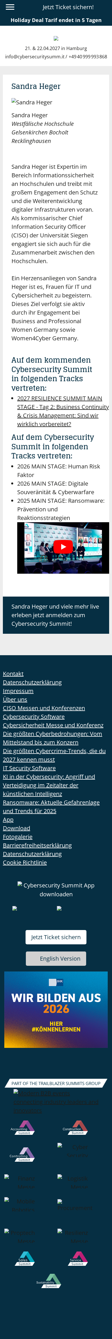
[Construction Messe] (82, 1132)
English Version (60, 958)
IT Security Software (29, 768)
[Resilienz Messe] (82, 1240)
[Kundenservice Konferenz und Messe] (82, 1262)
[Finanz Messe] (29, 1185)
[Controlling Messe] (29, 1158)
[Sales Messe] (29, 1262)
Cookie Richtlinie (25, 862)
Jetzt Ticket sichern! (68, 7)
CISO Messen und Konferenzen (44, 708)
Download (16, 828)
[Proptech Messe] (29, 1240)
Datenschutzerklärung (32, 682)
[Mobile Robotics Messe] (29, 1213)
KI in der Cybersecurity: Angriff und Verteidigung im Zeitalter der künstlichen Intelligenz (49, 785)
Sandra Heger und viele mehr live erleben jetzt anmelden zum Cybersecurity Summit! (55, 615)
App (8, 819)
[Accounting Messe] (29, 1132)
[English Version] (104, 7)
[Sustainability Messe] (56, 1285)
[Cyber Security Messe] (82, 1158)
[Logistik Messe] (82, 1185)
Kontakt (13, 674)
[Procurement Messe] (82, 1213)
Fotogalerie (17, 837)
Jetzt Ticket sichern (56, 937)
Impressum (18, 691)
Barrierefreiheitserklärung (37, 845)
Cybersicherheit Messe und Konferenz (53, 725)
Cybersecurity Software (34, 716)
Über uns (15, 699)
